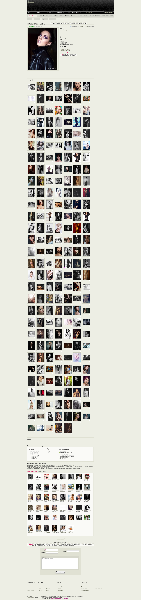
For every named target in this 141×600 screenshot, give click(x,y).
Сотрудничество (105, 15)
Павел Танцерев (55, 479)
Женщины (37, 19)
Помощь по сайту (108, 12)
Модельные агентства (74, 12)
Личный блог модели (65, 49)
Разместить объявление (86, 586)
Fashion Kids (88, 12)
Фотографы (40, 12)
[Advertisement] (71, 3)
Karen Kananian (87, 510)
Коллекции (61, 15)
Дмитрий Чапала (39, 490)
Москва (64, 29)
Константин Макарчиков (62, 521)
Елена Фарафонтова (63, 532)
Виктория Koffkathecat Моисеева (30, 522)
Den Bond (46, 510)
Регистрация (97, 15)
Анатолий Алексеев (46, 491)
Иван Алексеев (47, 520)
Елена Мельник (31, 479)
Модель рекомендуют (65, 50)
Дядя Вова (86, 500)
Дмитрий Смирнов (38, 480)
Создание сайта (31, 597)
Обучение (73, 15)
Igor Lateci (38, 520)
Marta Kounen (71, 500)
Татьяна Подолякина (70, 532)
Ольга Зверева (39, 531)
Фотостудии (67, 15)
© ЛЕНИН (86, 479)
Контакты (29, 588)
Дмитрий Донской (47, 479)
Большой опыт (66, 30)
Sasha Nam (78, 520)
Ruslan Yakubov (31, 500)
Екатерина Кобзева (70, 511)
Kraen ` (77, 479)
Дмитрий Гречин (71, 479)
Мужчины (45, 19)
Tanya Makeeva (71, 520)
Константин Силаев (70, 491)
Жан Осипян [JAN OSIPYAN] (55, 491)
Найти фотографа (85, 590)
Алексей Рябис (55, 510)
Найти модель (84, 588)
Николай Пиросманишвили (47, 532)
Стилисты (50, 12)
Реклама (111, 15)
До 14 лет (52, 19)
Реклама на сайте (30, 590)
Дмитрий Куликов (47, 500)
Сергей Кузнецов (39, 510)
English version (31, 2)
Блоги (40, 15)
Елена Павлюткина (62, 491)
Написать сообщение (65, 52)
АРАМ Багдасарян (62, 480)
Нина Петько (79, 500)
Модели (30, 12)
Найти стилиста (98, 584)
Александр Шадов (78, 491)
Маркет (85, 15)
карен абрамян (63, 510)
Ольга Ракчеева (55, 520)
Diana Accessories (30, 532)
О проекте (92, 15)
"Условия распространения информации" (59, 598)
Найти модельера (98, 588)
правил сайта (59, 544)
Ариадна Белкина (54, 532)
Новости (51, 15)
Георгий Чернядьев (86, 521)
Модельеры (60, 12)
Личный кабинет (32, 15)
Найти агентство (98, 586)
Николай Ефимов (79, 510)
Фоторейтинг (79, 15)
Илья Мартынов (31, 510)
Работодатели (69, 586)
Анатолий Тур (63, 500)
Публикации (45, 15)
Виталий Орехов (87, 490)
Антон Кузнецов (55, 500)
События (56, 15)
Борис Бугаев (30, 490)
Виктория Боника (39, 500)
